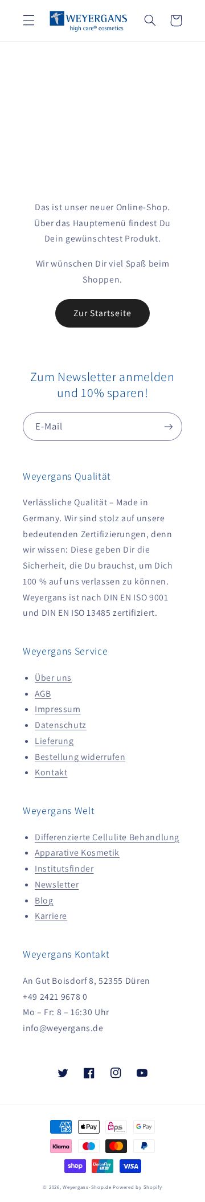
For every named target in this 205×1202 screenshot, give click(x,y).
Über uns (53, 678)
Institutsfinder (64, 868)
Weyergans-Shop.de (87, 1187)
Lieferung (54, 741)
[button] (28, 20)
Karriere (51, 916)
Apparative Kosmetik (77, 852)
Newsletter (57, 884)
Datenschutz (61, 725)
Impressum (58, 709)
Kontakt (51, 772)
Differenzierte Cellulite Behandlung (107, 837)
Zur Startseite (102, 313)
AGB (43, 694)
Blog (44, 900)
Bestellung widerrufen (80, 757)
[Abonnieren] (168, 426)
